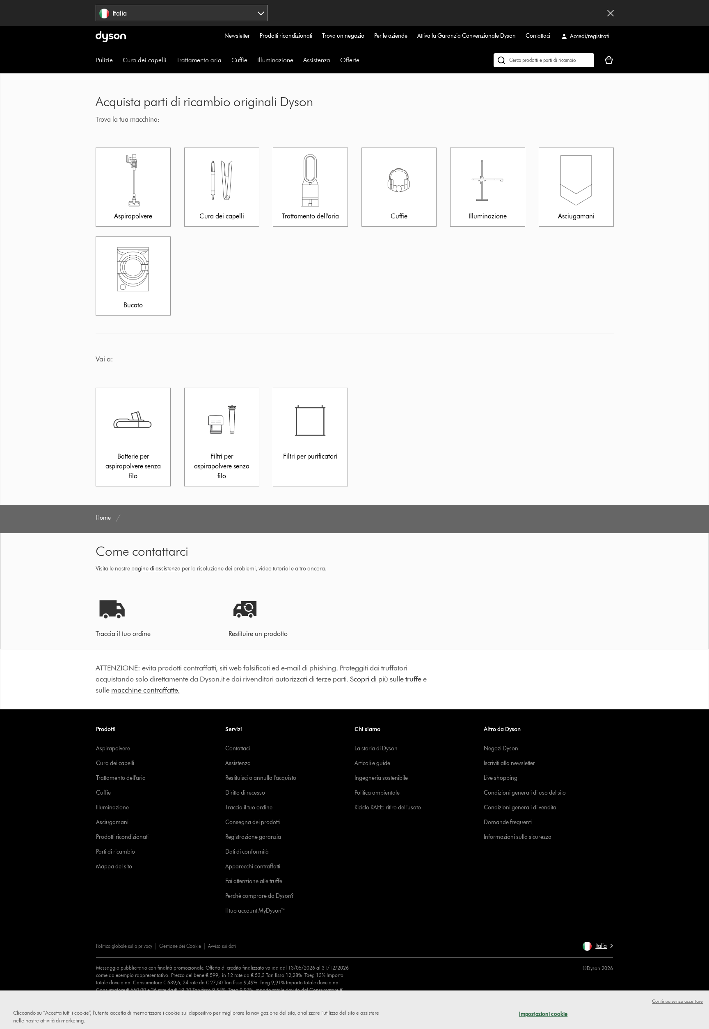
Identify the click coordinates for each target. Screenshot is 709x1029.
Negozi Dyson (501, 748)
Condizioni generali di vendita (520, 807)
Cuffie (239, 60)
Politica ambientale (377, 792)
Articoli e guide (372, 763)
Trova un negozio (343, 35)
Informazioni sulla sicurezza (517, 837)
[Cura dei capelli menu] (171, 60)
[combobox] (182, 13)
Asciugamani (112, 822)
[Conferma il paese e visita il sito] (610, 13)
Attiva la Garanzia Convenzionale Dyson (466, 35)
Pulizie (104, 60)
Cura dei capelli (145, 60)
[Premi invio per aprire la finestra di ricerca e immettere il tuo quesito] (544, 60)
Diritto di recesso (245, 792)
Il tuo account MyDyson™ (255, 910)
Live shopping (500, 778)
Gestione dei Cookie (180, 946)
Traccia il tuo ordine (248, 807)
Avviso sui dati (222, 946)
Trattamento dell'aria (121, 778)
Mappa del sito (114, 866)
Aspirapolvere (113, 748)
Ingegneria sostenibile (381, 778)
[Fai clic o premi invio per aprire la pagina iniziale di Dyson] (111, 36)
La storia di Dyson (376, 748)
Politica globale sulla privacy (124, 946)
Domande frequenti (508, 822)
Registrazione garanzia (253, 837)
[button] (597, 946)
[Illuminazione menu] (297, 60)
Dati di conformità (247, 851)
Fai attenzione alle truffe (253, 881)
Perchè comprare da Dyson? (259, 896)
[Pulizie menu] (117, 60)
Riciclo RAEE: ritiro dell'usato (387, 807)
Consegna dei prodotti (252, 822)
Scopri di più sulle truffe (385, 679)
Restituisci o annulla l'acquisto (260, 778)
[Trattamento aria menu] (226, 60)
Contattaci (538, 35)
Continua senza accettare (677, 1001)
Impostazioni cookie (543, 1014)
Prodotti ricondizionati (286, 35)
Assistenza (316, 60)
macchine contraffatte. (145, 690)
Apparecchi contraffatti (252, 866)
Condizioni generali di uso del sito (525, 792)
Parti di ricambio (115, 851)
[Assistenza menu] (334, 60)
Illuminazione (275, 60)
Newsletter (237, 35)
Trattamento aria (199, 60)
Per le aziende (390, 35)
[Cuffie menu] (251, 60)
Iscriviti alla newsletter (509, 763)
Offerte (349, 60)
